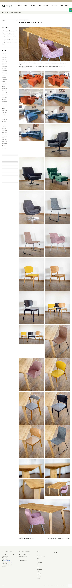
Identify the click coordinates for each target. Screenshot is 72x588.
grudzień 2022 (4, 112)
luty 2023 (3, 108)
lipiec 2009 (4, 148)
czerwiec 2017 (4, 143)
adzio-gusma (22, 25)
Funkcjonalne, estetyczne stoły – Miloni (26, 538)
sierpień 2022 (4, 119)
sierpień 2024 (4, 75)
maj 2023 (3, 103)
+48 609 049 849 (6, 560)
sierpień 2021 (4, 128)
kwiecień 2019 (4, 132)
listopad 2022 (4, 114)
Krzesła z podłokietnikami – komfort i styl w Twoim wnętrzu (9, 40)
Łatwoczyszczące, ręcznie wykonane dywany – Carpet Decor (59, 538)
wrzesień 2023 (4, 95)
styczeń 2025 (4, 66)
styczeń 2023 (4, 110)
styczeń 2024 (4, 88)
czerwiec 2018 (4, 137)
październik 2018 (5, 134)
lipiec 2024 (4, 77)
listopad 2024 (4, 70)
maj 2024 (3, 81)
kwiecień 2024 (4, 83)
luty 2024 (3, 86)
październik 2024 (5, 72)
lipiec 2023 (4, 99)
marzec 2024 (4, 84)
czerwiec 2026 (4, 53)
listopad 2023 (4, 92)
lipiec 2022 (4, 121)
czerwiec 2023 (4, 101)
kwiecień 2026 (4, 55)
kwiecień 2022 (4, 126)
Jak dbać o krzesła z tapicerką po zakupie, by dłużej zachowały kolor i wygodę (9, 31)
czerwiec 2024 (4, 79)
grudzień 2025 (4, 59)
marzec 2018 (4, 139)
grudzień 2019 (4, 130)
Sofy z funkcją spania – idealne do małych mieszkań (9, 43)
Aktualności (7, 12)
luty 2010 (3, 146)
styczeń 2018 (4, 141)
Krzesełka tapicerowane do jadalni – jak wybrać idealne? (9, 37)
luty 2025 (3, 64)
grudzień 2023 (4, 90)
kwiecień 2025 (4, 61)
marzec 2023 (4, 106)
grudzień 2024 (4, 68)
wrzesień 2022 (4, 117)
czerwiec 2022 (4, 123)
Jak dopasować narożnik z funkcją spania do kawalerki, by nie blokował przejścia (9, 34)
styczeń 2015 (4, 145)
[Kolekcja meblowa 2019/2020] (44, 43)
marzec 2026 (4, 57)
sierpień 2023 (4, 97)
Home (3, 12)
